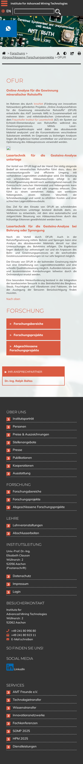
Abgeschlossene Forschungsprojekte (28, 57)
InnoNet (38, 103)
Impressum (21, 584)
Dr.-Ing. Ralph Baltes (19, 381)
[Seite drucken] (79, 53)
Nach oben (13, 299)
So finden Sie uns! (24, 648)
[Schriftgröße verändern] (59, 53)
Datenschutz (22, 576)
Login (17, 592)
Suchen (58, 12)
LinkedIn (19, 669)
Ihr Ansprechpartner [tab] (24, 371)
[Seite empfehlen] (73, 53)
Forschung (17, 53)
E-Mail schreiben (22, 639)
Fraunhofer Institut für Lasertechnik (32, 119)
